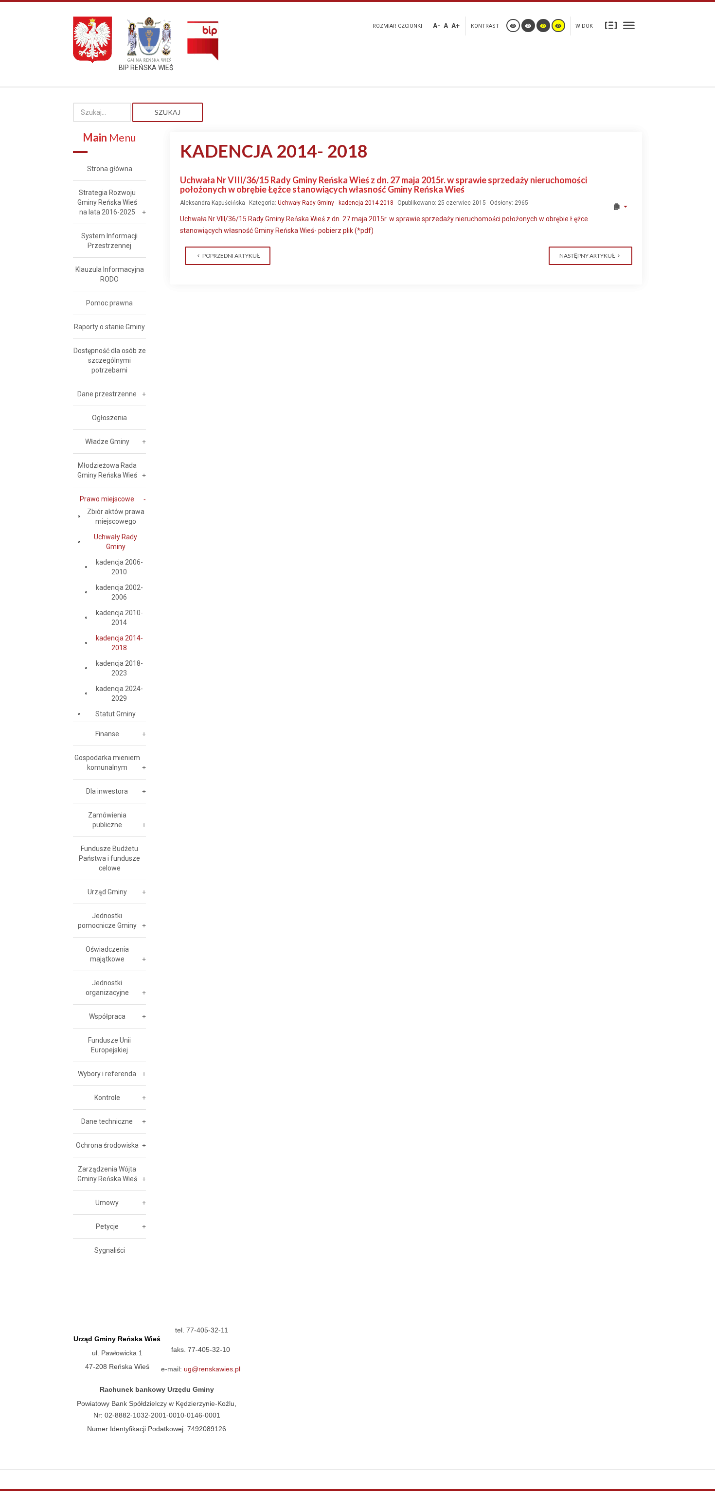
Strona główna (109, 169)
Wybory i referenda (107, 1074)
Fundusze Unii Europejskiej (109, 1045)
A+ (455, 26)
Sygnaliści (109, 1250)
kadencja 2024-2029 (119, 693)
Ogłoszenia (109, 418)
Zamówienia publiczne (107, 820)
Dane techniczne (107, 1121)
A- (436, 26)
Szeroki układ (629, 25)
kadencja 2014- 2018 (119, 643)
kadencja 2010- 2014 (119, 617)
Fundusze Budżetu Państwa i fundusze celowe (109, 858)
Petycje (107, 1226)
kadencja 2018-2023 (119, 668)
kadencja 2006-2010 (119, 567)
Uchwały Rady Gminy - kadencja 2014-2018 (335, 202)
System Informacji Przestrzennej (109, 240)
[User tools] (620, 206)
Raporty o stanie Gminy (109, 327)
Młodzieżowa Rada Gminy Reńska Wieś (107, 470)
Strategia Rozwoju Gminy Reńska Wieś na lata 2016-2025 (107, 202)
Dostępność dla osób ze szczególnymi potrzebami (109, 360)
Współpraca (107, 1016)
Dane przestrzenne (107, 394)
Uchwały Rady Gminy (115, 541)
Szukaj (167, 112)
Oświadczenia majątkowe (107, 954)
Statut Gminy (115, 714)
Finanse (107, 734)
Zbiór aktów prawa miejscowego (115, 516)
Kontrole (107, 1097)
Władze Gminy (107, 441)
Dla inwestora (107, 791)
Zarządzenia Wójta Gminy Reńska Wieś (107, 1174)
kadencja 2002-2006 (119, 592)
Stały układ (611, 25)
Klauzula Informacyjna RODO (109, 274)
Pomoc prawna (109, 303)
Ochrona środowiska (107, 1145)
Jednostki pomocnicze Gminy (107, 920)
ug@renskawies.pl (212, 1369)
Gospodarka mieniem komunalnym (107, 762)
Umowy (107, 1203)
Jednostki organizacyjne (107, 987)
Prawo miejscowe (107, 499)
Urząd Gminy (107, 892)
